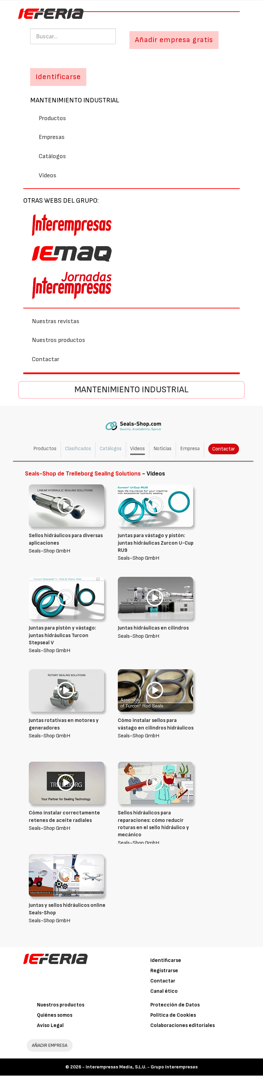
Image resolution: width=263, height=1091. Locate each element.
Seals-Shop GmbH (66, 543)
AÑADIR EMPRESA (49, 1045)
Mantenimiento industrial (74, 100)
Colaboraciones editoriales (182, 1025)
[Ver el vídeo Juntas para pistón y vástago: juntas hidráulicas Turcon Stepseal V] (66, 598)
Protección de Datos (175, 1005)
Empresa (190, 448)
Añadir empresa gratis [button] (174, 40)
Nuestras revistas (55, 321)
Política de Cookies (173, 1015)
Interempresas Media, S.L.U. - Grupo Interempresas (142, 1067)
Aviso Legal (50, 1025)
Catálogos (52, 156)
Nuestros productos (58, 340)
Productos (52, 118)
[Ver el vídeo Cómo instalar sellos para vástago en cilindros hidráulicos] (155, 690)
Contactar (45, 359)
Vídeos (48, 175)
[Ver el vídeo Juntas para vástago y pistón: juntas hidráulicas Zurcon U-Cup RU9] (155, 505)
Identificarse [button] (58, 76)
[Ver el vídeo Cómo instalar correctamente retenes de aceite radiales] (66, 782)
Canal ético (164, 991)
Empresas (52, 137)
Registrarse (164, 970)
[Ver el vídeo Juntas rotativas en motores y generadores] (66, 690)
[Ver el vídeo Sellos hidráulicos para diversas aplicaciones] (66, 505)
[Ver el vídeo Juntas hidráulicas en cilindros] (155, 598)
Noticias (162, 448)
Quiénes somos (54, 1015)
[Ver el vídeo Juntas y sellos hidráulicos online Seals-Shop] (66, 875)
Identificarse (165, 960)
